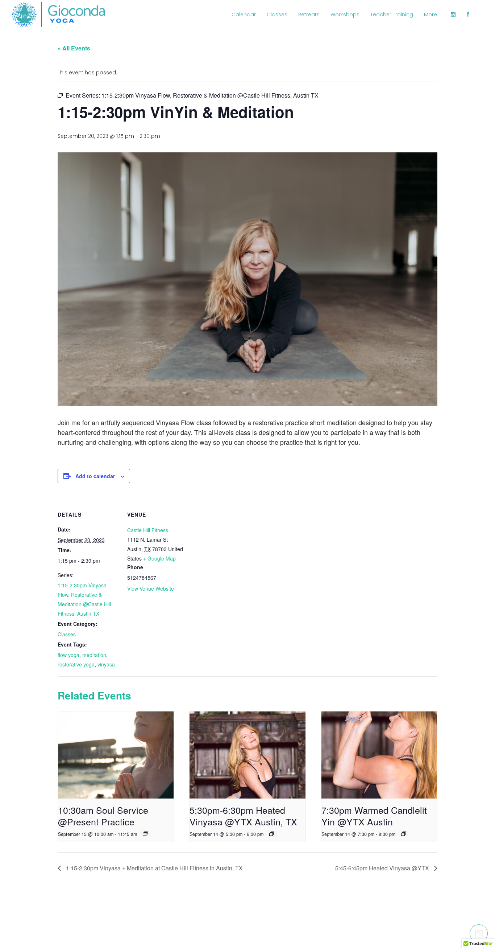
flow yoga (68, 654)
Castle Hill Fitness (147, 530)
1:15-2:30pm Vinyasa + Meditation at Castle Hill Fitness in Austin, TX (154, 868)
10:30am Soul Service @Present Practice (103, 815)
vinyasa (106, 664)
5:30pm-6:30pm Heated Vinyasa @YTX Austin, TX (243, 815)
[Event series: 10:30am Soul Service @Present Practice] (145, 834)
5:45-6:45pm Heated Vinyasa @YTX (382, 868)
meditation (94, 654)
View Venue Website (150, 588)
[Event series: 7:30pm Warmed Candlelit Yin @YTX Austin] (403, 834)
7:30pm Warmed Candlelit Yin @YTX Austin (374, 815)
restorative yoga (76, 664)
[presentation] (116, 755)
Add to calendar (95, 476)
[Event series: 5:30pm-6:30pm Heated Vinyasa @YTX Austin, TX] (271, 834)
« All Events (74, 48)
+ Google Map (159, 558)
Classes (67, 634)
